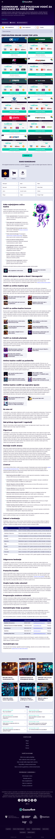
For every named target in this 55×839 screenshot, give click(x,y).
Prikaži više (26, 155)
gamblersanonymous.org (39, 622)
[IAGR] (24, 822)
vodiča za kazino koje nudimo (43, 282)
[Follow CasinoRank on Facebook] (19, 800)
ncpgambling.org (37, 625)
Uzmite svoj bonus (14, 52)
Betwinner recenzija (40, 54)
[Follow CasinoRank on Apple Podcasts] (35, 800)
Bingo (27, 740)
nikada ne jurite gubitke (39, 576)
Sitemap (42, 837)
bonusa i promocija (23, 229)
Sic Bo (27, 745)
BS (26, 803)
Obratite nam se (27, 778)
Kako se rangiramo (27, 783)
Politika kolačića (29, 837)
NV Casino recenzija (14, 75)
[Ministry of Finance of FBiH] (12, 817)
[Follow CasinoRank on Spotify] (32, 800)
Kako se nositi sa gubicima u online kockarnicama (27, 767)
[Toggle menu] (2, 1)
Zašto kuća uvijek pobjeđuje (27, 757)
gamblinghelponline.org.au (39, 633)
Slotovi (27, 748)
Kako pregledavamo (27, 781)
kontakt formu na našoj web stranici (20, 648)
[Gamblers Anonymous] (35, 817)
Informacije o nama (27, 776)
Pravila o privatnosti (27, 785)
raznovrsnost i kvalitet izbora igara (14, 235)
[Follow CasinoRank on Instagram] (22, 800)
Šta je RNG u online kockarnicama (27, 764)
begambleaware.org (38, 628)
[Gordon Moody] (26, 817)
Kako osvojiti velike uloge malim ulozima (27, 762)
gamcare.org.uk (37, 630)
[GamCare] (44, 817)
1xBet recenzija (14, 54)
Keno (27, 743)
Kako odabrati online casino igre (27, 759)
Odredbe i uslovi (13, 837)
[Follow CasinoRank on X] (25, 800)
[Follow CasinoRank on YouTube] (29, 800)
